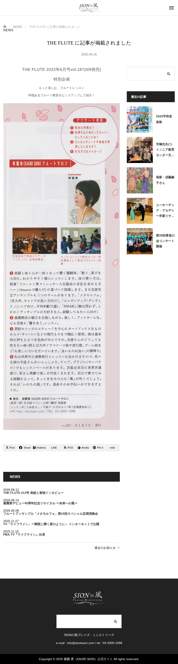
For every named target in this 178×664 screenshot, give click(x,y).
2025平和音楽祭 (164, 119)
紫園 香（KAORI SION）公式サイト (88, 659)
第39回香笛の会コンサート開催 (165, 241)
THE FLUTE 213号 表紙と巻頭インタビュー (33, 492)
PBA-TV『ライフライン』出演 (24, 534)
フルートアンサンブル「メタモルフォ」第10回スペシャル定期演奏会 (50, 513)
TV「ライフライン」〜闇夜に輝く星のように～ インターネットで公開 (51, 524)
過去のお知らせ (105, 547)
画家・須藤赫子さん (165, 179)
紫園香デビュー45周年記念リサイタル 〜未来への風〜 (40, 503)
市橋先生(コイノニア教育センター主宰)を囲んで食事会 (165, 150)
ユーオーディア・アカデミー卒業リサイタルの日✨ (165, 211)
